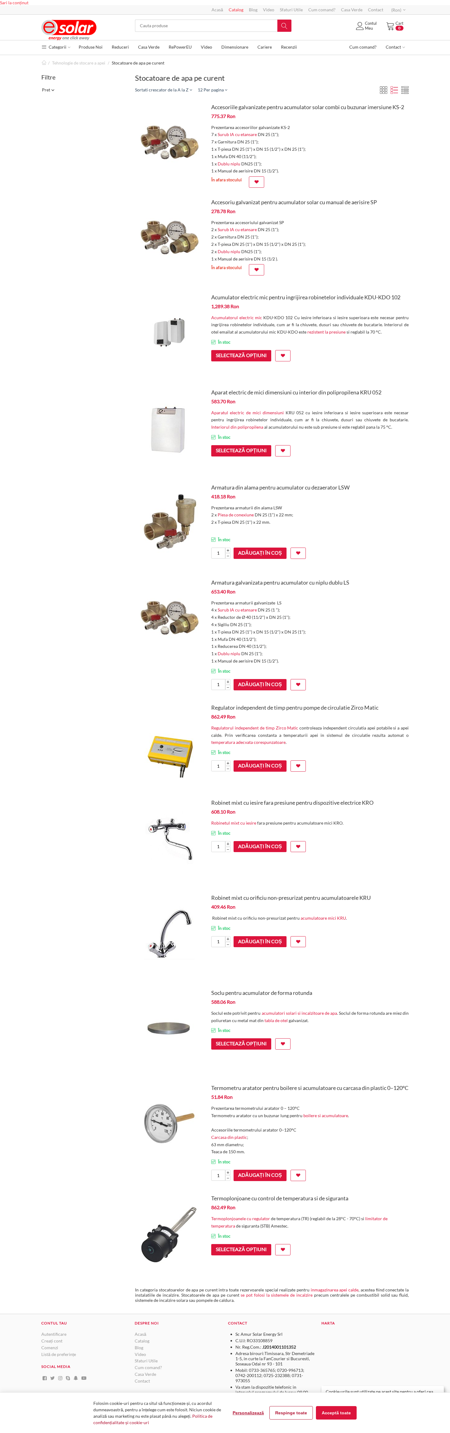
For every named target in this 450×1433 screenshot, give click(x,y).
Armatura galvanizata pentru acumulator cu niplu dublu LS (280, 582)
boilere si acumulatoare (325, 1115)
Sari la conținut (14, 2)
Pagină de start (43, 63)
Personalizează (248, 1412)
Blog (253, 9)
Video (268, 9)
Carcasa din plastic (229, 1137)
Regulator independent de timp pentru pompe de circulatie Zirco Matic (294, 707)
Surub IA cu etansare (237, 134)
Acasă (217, 9)
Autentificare (53, 1334)
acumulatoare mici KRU (323, 918)
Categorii (57, 47)
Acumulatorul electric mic (236, 317)
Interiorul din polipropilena (237, 427)
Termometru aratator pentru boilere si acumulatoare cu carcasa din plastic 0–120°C (309, 1087)
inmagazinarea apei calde (334, 1289)
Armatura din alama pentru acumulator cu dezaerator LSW (280, 487)
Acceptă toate (336, 1412)
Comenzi (49, 1347)
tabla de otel (276, 1020)
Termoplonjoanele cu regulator (240, 1218)
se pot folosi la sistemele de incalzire (276, 1295)
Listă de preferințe (58, 1354)
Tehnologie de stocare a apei (78, 62)
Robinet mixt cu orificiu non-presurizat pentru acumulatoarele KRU (291, 897)
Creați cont (51, 1340)
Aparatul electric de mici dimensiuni (247, 412)
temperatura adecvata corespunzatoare (248, 742)
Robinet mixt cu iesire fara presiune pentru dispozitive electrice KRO (292, 802)
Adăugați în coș (260, 553)
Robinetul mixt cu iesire (233, 822)
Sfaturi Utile (291, 9)
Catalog (236, 9)
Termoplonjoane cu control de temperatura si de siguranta (279, 1198)
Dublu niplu (229, 163)
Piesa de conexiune (236, 514)
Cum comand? (322, 9)
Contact (375, 9)
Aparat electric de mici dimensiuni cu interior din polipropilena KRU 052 (296, 392)
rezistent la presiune (327, 331)
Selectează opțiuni (241, 355)
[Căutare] (284, 26)
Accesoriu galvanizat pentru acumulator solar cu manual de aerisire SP (294, 202)
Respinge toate (291, 1412)
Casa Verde (351, 9)
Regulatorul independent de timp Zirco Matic (254, 727)
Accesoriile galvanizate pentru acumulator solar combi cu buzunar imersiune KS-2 (307, 107)
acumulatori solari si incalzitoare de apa (299, 1013)
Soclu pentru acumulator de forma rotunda (261, 992)
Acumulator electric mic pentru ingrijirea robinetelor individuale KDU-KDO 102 (305, 297)
